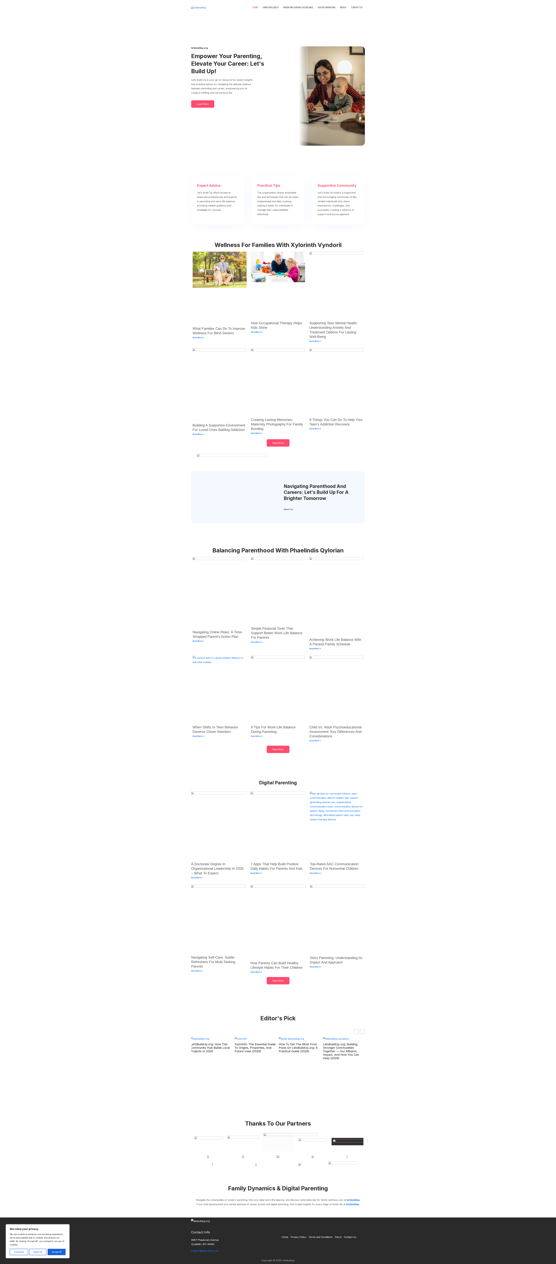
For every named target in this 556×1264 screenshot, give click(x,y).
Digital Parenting (326, 7)
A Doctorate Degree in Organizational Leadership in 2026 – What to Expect (217, 868)
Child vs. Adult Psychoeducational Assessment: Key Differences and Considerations (335, 731)
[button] (362, 1031)
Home (255, 7)
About (343, 7)
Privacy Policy (298, 1237)
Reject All (37, 1252)
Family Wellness (271, 7)
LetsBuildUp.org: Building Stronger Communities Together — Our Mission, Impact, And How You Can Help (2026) (253, 1051)
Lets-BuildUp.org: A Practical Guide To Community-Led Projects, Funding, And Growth (343, 1049)
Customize (19, 1252)
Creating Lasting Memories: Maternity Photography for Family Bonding (277, 424)
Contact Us (357, 7)
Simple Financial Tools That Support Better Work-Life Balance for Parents (276, 632)
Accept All (56, 1252)
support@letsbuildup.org (204, 1250)
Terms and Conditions (320, 1237)
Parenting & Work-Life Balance (298, 7)
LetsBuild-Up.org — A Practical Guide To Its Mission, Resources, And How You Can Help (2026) (299, 1049)
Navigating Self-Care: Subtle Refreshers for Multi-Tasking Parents (213, 961)
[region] (38, 1241)
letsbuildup (353, 1199)
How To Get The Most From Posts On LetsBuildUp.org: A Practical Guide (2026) (210, 1048)
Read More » (198, 337)
